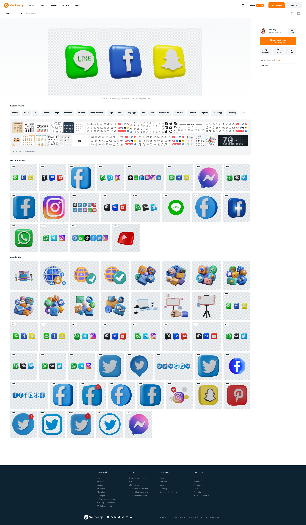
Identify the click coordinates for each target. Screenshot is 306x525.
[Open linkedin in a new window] (115, 517)
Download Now (278, 41)
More (77, 5)
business (81, 113)
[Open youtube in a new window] (131, 517)
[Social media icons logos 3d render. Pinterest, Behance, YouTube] (52, 177)
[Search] (291, 13)
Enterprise (101, 488)
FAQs (162, 478)
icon (143, 113)
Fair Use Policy (215, 517)
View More (232, 141)
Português (198, 485)
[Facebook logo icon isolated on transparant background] (237, 366)
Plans (252, 5)
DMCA (131, 481)
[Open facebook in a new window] (108, 517)
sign (57, 113)
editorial (192, 113)
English (197, 478)
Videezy (100, 485)
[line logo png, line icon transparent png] (176, 207)
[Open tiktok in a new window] (123, 517)
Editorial (65, 5)
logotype (132, 113)
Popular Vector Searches (138, 488)
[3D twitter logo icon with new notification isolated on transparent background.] (23, 424)
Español (197, 481)
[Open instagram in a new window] (112, 517)
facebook (68, 113)
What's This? (280, 60)
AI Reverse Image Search (107, 499)
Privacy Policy (203, 517)
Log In (294, 5)
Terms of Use (191, 517)
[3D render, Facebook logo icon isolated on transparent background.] (81, 177)
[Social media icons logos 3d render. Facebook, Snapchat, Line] (23, 177)
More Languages (201, 495)
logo (111, 113)
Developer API (102, 495)
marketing (232, 113)
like (152, 113)
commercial (164, 113)
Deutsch (197, 488)
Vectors (30, 5)
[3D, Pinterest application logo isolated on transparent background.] (237, 395)
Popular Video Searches (138, 495)
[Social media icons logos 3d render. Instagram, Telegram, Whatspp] (110, 177)
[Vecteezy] (14, 5)
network (46, 113)
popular (204, 113)
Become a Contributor (168, 492)
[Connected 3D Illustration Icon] (84, 275)
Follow (292, 32)
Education (101, 492)
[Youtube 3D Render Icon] (126, 238)
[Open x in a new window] (127, 517)
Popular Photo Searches (138, 492)
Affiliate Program (135, 485)
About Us (163, 485)
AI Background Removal (106, 502)
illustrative (178, 113)
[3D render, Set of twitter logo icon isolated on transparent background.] (174, 366)
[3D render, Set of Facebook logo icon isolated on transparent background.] (29, 395)
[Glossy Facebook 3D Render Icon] (236, 207)
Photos (42, 5)
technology (217, 113)
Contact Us (164, 481)
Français (197, 492)
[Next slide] (247, 113)
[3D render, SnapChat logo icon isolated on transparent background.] (208, 395)
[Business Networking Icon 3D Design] (54, 275)
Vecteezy (100, 481)
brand (26, 113)
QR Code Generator (104, 506)
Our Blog (163, 488)
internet (15, 113)
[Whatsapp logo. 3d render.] (24, 238)
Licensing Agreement (137, 478)
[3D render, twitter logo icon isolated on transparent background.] (110, 366)
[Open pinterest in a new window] (119, 517)
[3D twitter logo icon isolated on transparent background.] (139, 366)
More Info (265, 66)
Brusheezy (101, 478)
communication (96, 113)
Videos (54, 5)
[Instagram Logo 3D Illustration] (54, 207)
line (35, 113)
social (120, 113)
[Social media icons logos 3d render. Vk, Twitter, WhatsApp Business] (237, 177)
